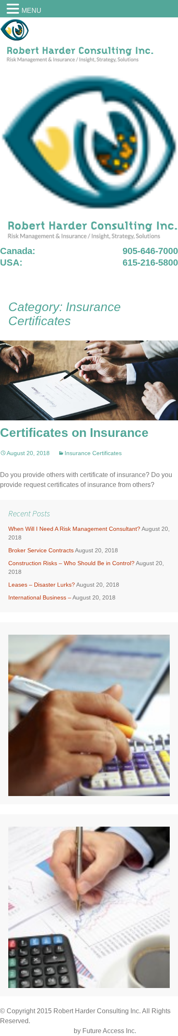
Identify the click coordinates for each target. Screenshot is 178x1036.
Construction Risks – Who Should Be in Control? (71, 563)
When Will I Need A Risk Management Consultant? (74, 528)
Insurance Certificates (93, 453)
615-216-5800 (150, 262)
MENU (31, 10)
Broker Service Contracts (41, 550)
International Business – (39, 597)
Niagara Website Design (36, 1030)
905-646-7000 (150, 251)
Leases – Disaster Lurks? (41, 584)
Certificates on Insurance (74, 432)
